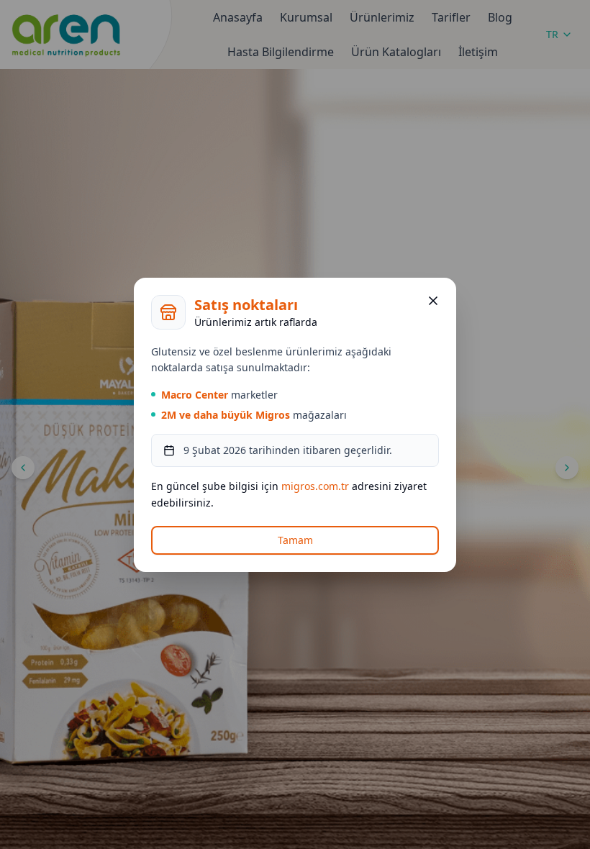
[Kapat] (433, 300)
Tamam (295, 540)
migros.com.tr (315, 486)
